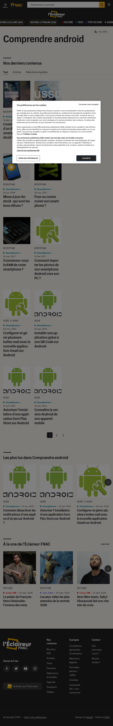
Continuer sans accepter (88, 104)
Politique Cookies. (30, 134)
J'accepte (86, 158)
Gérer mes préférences (28, 158)
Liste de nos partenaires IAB (28, 150)
